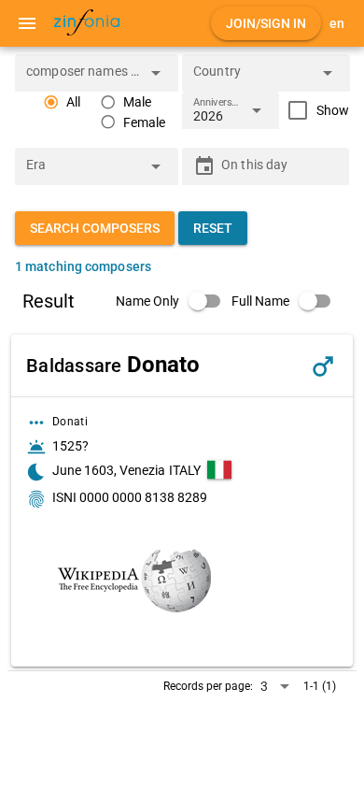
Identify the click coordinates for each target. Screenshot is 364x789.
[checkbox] (314, 110)
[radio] (61, 102)
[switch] (173, 301)
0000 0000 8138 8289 (143, 497)
